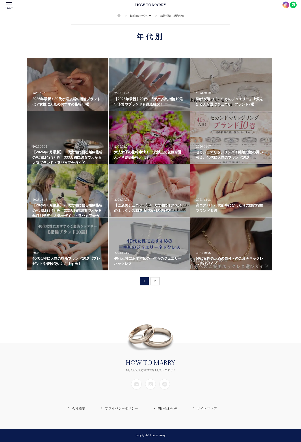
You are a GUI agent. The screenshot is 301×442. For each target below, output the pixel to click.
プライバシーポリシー (121, 408)
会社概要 (78, 408)
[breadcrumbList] (119, 15)
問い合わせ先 (167, 408)
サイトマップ (207, 408)
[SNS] (136, 384)
